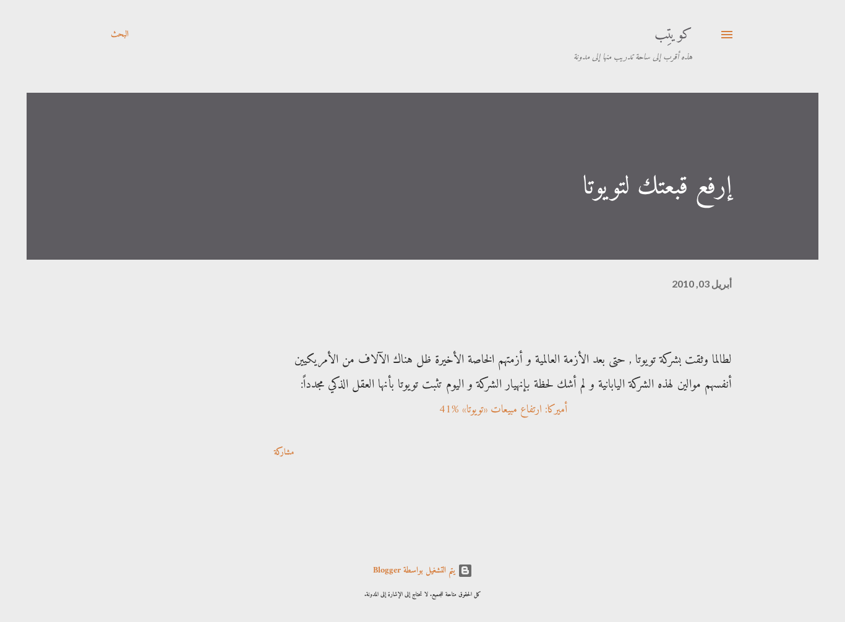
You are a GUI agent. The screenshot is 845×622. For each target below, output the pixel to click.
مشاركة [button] (284, 452)
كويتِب (673, 35)
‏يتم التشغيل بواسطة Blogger (415, 570)
